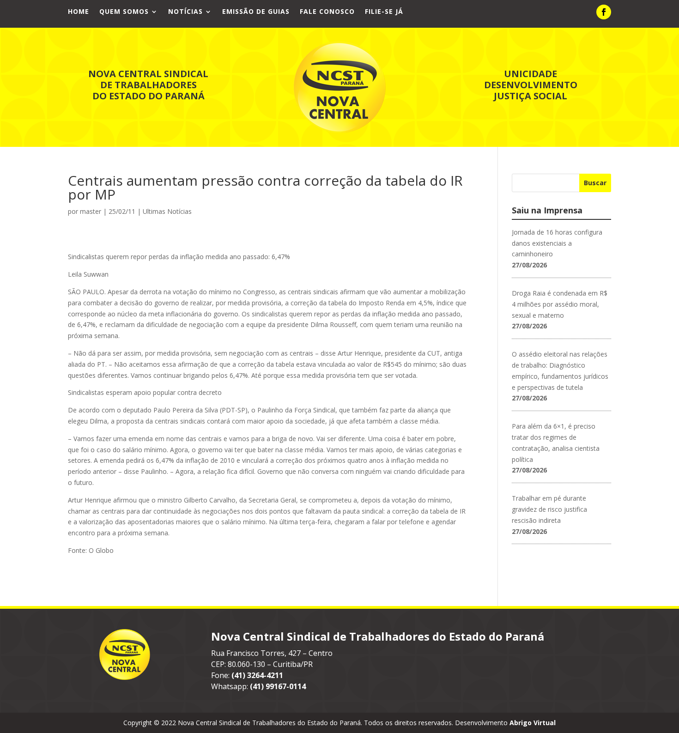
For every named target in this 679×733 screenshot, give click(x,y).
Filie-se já (384, 12)
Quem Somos (124, 12)
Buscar (595, 182)
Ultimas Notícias (167, 211)
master (90, 211)
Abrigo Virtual (532, 722)
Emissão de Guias (256, 12)
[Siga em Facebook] (603, 12)
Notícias (185, 12)
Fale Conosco (327, 12)
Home (78, 12)
